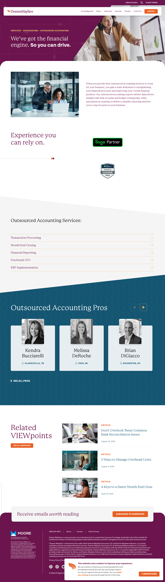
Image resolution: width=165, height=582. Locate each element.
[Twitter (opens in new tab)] (51, 567)
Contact (151, 11)
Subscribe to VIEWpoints (130, 514)
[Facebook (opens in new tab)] (57, 567)
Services (16, 31)
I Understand (149, 574)
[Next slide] (143, 307)
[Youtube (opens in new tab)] (63, 567)
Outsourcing (30, 31)
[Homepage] (20, 11)
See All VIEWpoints (22, 445)
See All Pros (21, 381)
